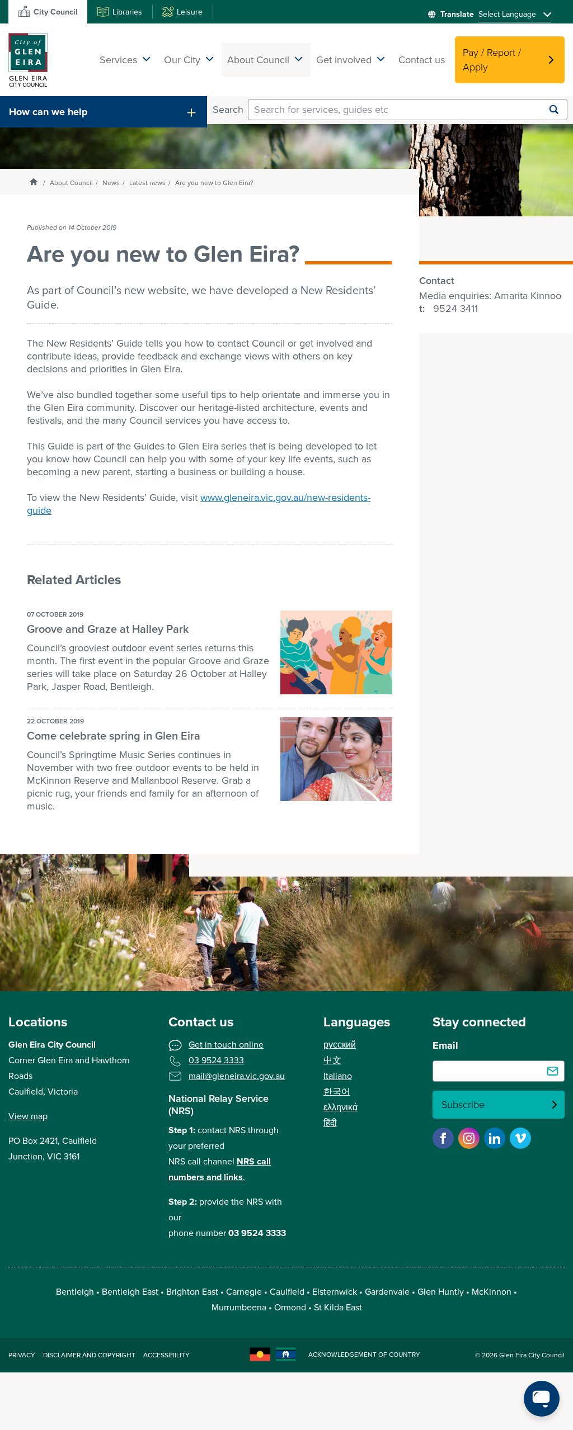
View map (28, 1116)
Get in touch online (226, 1044)
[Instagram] (469, 1138)
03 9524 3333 (216, 1060)
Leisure (190, 12)
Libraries (127, 12)
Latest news (147, 183)
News (111, 183)
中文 (332, 1060)
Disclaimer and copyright (89, 1355)
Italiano (337, 1075)
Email (445, 1045)
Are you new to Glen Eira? (214, 183)
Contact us (421, 60)
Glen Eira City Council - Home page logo (28, 60)
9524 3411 (455, 308)
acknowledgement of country (364, 1354)
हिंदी (330, 1122)
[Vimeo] (520, 1138)
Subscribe (463, 1104)
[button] (103, 111)
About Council (71, 183)
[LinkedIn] (494, 1138)
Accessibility (166, 1355)
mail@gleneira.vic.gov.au (237, 1075)
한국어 (336, 1091)
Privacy (21, 1355)
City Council (56, 12)
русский (339, 1044)
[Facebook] (443, 1138)
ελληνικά (340, 1107)
